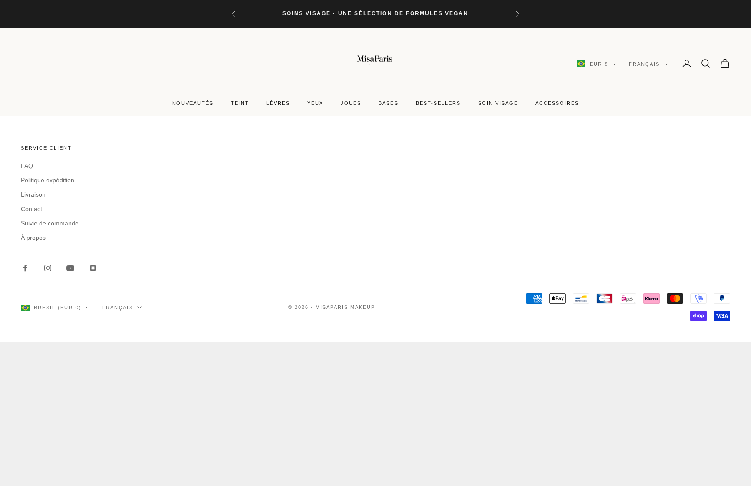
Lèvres (278, 103)
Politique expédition (47, 180)
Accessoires (557, 103)
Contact (31, 208)
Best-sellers (438, 103)
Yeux (315, 103)
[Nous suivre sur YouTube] (70, 268)
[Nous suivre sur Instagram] (47, 268)
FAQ (27, 165)
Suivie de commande (50, 223)
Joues (351, 103)
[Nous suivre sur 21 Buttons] (93, 268)
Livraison (33, 194)
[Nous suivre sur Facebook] (25, 268)
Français (644, 64)
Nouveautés (192, 103)
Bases (388, 103)
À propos (33, 237)
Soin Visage (498, 103)
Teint (240, 103)
